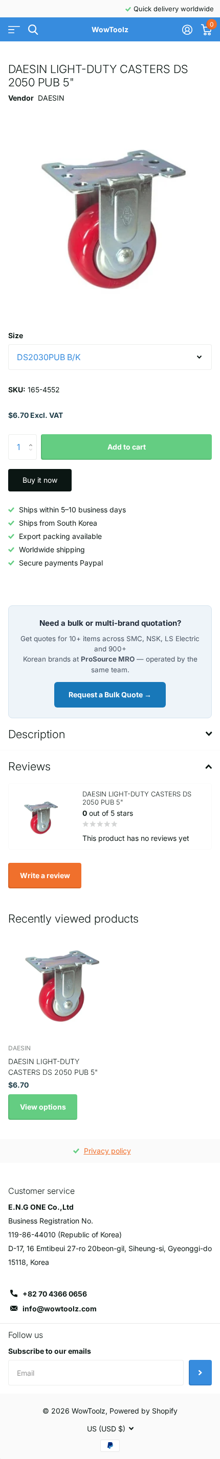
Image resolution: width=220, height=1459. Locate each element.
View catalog (14, 30)
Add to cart (126, 446)
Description (36, 734)
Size (15, 335)
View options (43, 1106)
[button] (33, 438)
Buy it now (40, 480)
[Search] (33, 29)
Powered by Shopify (143, 1410)
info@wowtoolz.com (60, 1308)
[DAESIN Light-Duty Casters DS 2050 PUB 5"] (60, 983)
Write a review (45, 875)
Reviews (29, 766)
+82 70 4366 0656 (55, 1293)
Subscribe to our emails (49, 1351)
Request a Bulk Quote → (110, 694)
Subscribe (200, 1372)
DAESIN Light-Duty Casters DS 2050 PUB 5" (53, 1066)
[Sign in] (187, 29)
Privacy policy (107, 1150)
